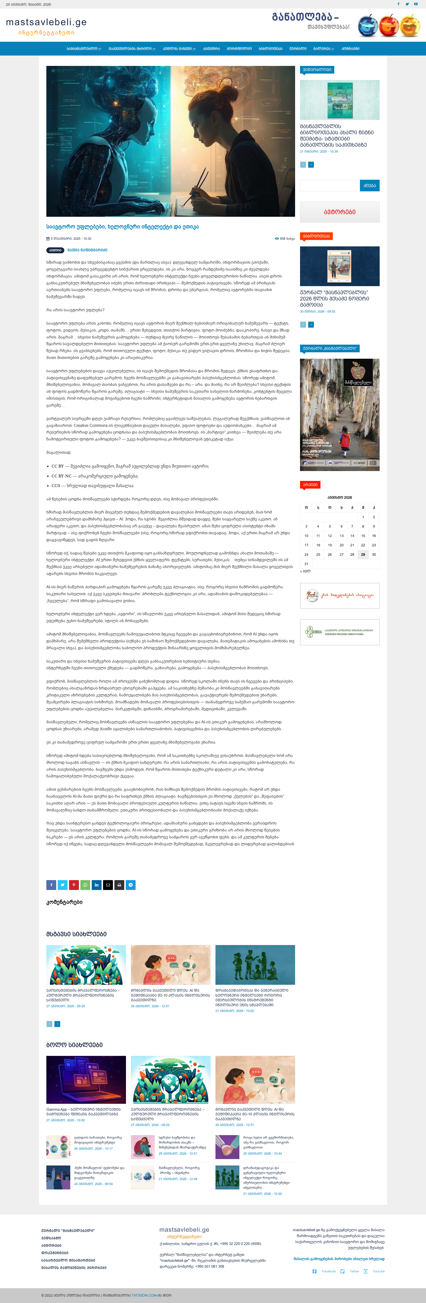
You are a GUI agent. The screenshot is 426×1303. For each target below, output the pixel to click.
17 (306, 545)
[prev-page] (49, 1024)
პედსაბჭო (51, 1238)
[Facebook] (398, 4)
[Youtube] (415, 4)
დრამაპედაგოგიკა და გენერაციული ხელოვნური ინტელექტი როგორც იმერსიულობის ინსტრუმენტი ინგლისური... (266, 1178)
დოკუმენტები (55, 1253)
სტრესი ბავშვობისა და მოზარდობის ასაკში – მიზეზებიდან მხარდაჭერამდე (182, 1142)
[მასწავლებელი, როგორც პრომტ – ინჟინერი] (143, 1177)
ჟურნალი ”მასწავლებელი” (68, 1231)
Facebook (329, 1271)
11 (318, 536)
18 (318, 545)
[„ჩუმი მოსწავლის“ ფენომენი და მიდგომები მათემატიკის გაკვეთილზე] (58, 1177)
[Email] (108, 885)
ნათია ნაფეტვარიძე (87, 250)
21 (352, 545)
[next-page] (57, 1024)
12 (330, 536)
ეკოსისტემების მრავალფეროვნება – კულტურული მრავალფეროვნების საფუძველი (83, 995)
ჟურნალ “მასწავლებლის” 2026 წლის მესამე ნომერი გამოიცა (334, 299)
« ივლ (305, 571)
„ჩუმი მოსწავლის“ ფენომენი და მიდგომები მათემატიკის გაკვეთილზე (99, 1173)
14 (352, 536)
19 (330, 545)
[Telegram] (131, 885)
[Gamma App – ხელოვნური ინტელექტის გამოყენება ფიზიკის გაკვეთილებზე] (86, 1080)
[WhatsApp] (85, 885)
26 (330, 554)
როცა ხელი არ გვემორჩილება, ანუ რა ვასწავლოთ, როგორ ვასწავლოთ (268, 1142)
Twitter (354, 1271)
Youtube (379, 1271)
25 (318, 554)
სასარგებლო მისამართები (68, 1260)
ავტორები (51, 1245)
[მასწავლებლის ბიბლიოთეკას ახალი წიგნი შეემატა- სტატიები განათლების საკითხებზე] (340, 100)
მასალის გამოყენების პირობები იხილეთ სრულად (339, 1258)
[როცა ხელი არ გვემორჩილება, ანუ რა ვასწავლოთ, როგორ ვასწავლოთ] (227, 1147)
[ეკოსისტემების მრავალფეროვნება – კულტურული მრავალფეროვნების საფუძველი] (86, 965)
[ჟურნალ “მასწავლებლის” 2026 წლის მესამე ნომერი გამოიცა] (340, 266)
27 (342, 554)
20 (342, 545)
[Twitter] (407, 4)
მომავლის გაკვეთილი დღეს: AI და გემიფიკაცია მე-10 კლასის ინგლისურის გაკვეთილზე (170, 995)
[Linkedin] (97, 885)
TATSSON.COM (144, 1295)
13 (342, 536)
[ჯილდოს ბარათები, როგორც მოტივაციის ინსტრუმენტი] (58, 1147)
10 (306, 536)
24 (306, 554)
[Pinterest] (74, 885)
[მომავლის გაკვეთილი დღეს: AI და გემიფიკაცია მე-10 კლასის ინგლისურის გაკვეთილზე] (171, 965)
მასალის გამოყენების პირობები (74, 1268)
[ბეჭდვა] (119, 885)
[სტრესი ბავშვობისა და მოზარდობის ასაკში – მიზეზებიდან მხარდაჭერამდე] (143, 1147)
